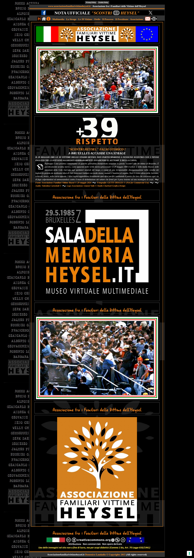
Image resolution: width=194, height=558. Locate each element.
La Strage (71, 19)
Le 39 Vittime (85, 19)
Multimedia (58, 19)
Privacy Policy (91, 2)
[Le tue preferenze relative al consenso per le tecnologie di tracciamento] (189, 553)
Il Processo (107, 19)
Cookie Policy (103, 2)
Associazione (136, 19)
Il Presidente (121, 19)
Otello (97, 19)
